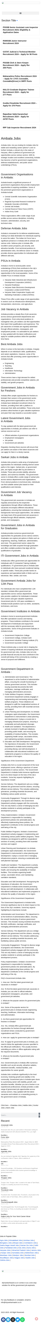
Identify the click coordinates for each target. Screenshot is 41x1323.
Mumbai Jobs (30, 1255)
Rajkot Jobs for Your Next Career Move (15, 1216)
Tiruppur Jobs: (6, 1178)
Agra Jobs (4, 1240)
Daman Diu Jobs (26, 1245)
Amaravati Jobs (7, 1125)
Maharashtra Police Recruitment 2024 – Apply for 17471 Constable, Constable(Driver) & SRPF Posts (20, 78)
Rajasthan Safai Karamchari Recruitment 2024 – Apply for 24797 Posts (16, 116)
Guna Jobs (31, 1248)
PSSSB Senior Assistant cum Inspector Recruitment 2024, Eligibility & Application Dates (20, 29)
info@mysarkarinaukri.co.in (11, 1302)
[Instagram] (12, 1319)
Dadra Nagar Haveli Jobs (9, 1245)
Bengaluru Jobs (6, 1243)
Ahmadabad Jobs (15, 1240)
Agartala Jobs (6, 1151)
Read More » (4, 1135)
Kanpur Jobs (5, 1253)
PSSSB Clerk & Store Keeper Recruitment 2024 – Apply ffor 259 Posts (16, 65)
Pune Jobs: (5, 1137)
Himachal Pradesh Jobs (21, 1250)
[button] (20, 13)
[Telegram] (8, 1319)
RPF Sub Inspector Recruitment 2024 (19, 127)
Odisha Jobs (4, 1260)
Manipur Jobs (18, 1255)
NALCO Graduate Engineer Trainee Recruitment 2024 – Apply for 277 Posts (18, 92)
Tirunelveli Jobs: (7, 1190)
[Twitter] (17, 1319)
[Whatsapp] (22, 1319)
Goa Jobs (21, 1248)
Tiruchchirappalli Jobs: (9, 1202)
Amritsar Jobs (28, 1240)
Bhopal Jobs (18, 1243)
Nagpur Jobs (19, 1258)
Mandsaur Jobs (6, 1255)
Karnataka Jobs (18, 1253)
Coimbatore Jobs (30, 1243)
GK (2, 1164)
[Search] (39, 1115)
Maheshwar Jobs (31, 1253)
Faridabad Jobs (11, 1248)
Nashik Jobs (30, 1258)
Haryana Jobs (5, 1250)
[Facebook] (3, 1319)
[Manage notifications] (36, 1318)
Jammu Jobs (36, 1250)
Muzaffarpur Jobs (6, 1258)
